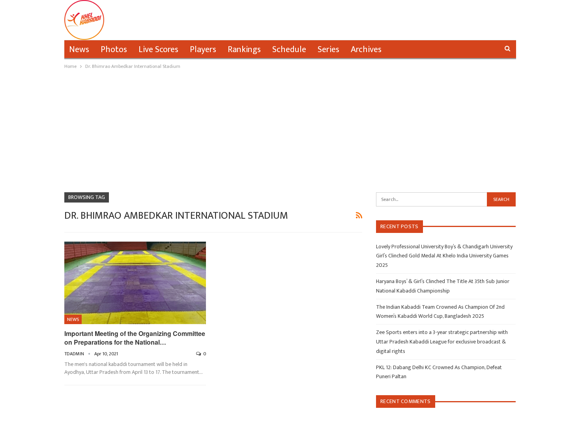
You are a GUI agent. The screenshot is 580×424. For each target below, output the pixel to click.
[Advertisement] (290, 130)
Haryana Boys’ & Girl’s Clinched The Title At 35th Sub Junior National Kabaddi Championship (442, 286)
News (79, 49)
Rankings (244, 49)
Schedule (289, 49)
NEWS (73, 319)
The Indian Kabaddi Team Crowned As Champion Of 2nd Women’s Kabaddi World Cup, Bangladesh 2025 (440, 311)
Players (203, 49)
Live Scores (158, 49)
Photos (114, 49)
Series (328, 49)
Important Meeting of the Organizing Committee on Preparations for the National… (134, 338)
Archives (366, 49)
